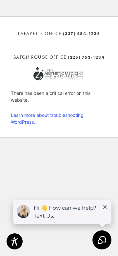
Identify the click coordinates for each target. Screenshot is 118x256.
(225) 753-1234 (86, 57)
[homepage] (56, 74)
